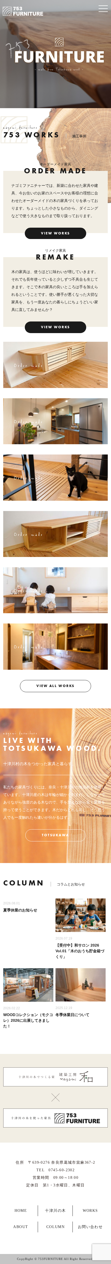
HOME (21, 1211)
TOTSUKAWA (55, 835)
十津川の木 (55, 1211)
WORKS (90, 1211)
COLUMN (55, 1227)
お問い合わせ (90, 1227)
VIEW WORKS (55, 233)
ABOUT (20, 1227)
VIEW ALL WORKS (55, 686)
